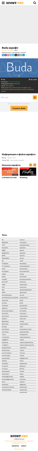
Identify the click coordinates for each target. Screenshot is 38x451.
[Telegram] (11, 55)
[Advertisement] (19, 25)
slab (3, 290)
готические (5, 337)
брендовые (5, 321)
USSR (3, 292)
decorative (5, 247)
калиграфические (7, 376)
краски (22, 250)
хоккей (22, 371)
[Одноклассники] (8, 55)
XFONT (15, 3)
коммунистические (8, 387)
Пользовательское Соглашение (15, 441)
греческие (5, 342)
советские (23, 318)
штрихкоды (23, 390)
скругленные (24, 316)
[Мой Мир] (24, 55)
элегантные (23, 392)
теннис (22, 350)
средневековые (24, 332)
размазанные (24, 297)
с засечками (30, 89)
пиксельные (23, 284)
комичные (5, 384)
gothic (4, 255)
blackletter (5, 242)
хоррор (22, 376)
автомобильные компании (10, 297)
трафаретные (24, 358)
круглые (22, 255)
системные (23, 311)
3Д (2, 240)
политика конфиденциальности (22, 442)
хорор (21, 374)
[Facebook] (5, 55)
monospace (5, 271)
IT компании (6, 266)
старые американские (26, 342)
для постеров (6, 355)
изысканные (6, 371)
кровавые (22, 253)
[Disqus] (19, 208)
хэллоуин (23, 379)
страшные (23, 347)
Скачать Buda (19, 108)
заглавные (17, 89)
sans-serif (4, 282)
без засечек (5, 316)
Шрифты (15, 446)
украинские (23, 363)
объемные (23, 282)
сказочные (23, 313)
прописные (23, 292)
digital (3, 250)
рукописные (23, 305)
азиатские (5, 300)
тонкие (3, 91)
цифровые (23, 384)
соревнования (24, 324)
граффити (5, 340)
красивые (22, 247)
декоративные (6, 347)
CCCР (3, 245)
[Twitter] (13, 55)
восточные (5, 332)
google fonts (8, 87)
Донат (23, 446)
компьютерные (6, 390)
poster (4, 276)
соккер (22, 321)
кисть (3, 382)
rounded (4, 279)
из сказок (5, 368)
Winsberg (14, 177)
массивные (23, 263)
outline (4, 274)
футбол (22, 368)
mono (3, 269)
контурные (23, 242)
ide (3, 261)
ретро (21, 303)
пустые (22, 295)
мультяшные (24, 269)
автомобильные (7, 295)
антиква (18, 87)
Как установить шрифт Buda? (20, 104)
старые (22, 340)
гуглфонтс (24, 87)
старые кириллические (27, 345)
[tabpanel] (19, 67)
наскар (22, 274)
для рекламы (6, 358)
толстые (22, 353)
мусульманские (24, 271)
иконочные (5, 374)
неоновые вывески (25, 279)
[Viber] (18, 55)
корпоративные (24, 245)
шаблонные (23, 387)
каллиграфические (8, 379)
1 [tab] (19, 76)
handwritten (5, 258)
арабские (4, 308)
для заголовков (6, 353)
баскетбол (5, 313)
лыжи (21, 261)
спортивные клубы (25, 329)
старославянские (25, 337)
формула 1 (23, 366)
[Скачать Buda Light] (35, 97)
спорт (21, 326)
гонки (4, 334)
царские (22, 382)
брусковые (5, 324)
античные (5, 305)
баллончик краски (7, 311)
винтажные (5, 329)
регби (21, 300)
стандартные (24, 334)
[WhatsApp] (21, 55)
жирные (11, 89)
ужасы (22, 361)
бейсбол (4, 318)
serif (13, 87)
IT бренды (5, 263)
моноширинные (25, 266)
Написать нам (19, 449)
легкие (23, 89)
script (3, 284)
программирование (26, 290)
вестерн (4, 326)
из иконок (5, 366)
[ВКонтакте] (3, 55)
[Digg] (16, 55)
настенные (23, 276)
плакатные (23, 287)
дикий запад (6, 350)
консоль (22, 240)
